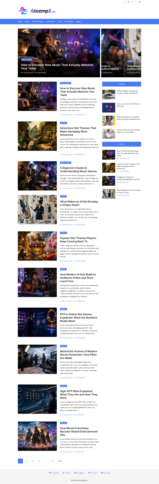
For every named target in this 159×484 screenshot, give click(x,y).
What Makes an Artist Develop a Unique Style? (129, 191)
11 (52, 461)
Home (20, 21)
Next (60, 461)
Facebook (55, 473)
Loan (60, 21)
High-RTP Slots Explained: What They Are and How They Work (79, 394)
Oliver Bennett (29, 73)
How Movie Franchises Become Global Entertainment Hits (79, 431)
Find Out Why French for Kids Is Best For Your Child (128, 131)
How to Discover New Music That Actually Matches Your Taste (57, 66)
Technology (68, 21)
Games (63, 123)
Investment (50, 21)
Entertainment (38, 21)
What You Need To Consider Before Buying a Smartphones (128, 118)
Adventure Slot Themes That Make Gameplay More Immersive (78, 131)
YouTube (106, 473)
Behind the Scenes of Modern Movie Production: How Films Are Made (78, 355)
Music (27, 21)
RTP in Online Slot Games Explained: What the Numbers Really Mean (78, 318)
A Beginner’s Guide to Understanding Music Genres (128, 178)
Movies (63, 346)
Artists (113, 58)
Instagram (80, 473)
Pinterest (93, 473)
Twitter (67, 473)
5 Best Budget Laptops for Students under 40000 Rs (127, 92)
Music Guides (26, 60)
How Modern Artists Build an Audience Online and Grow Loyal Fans (126, 66)
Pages (78, 21)
